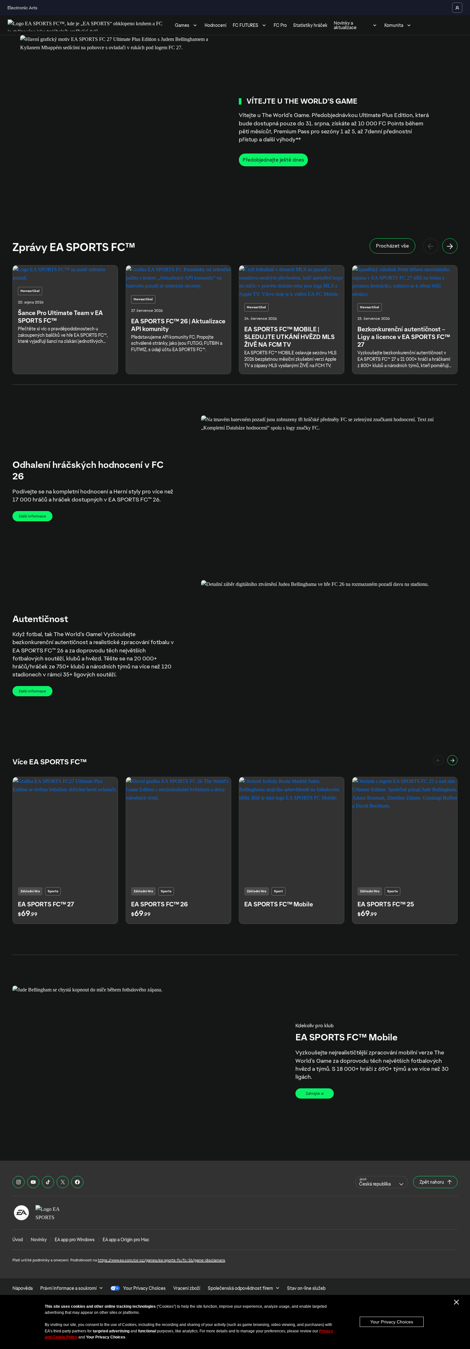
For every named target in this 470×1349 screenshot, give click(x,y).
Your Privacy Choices (391, 1321)
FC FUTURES (245, 25)
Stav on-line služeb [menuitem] (306, 1288)
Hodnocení (215, 25)
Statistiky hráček (310, 25)
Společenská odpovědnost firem (240, 1288)
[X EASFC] (63, 1182)
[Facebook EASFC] (77, 1182)
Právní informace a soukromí (68, 1288)
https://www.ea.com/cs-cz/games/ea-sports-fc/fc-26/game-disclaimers (161, 1260)
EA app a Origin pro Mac (126, 1239)
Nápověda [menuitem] (22, 1288)
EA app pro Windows (75, 1239)
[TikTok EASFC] (48, 1182)
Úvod (17, 1239)
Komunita (393, 25)
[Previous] (430, 246)
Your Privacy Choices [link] (144, 1288)
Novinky (39, 1239)
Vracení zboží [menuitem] (186, 1288)
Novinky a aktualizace (345, 25)
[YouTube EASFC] (33, 1182)
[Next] (450, 246)
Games (182, 25)
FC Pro (280, 25)
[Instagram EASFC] (18, 1182)
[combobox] (381, 1182)
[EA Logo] (21, 1213)
